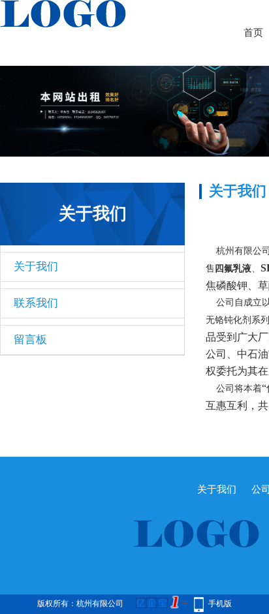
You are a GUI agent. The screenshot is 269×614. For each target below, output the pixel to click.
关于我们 (36, 266)
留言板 (30, 339)
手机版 (220, 603)
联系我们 (36, 303)
